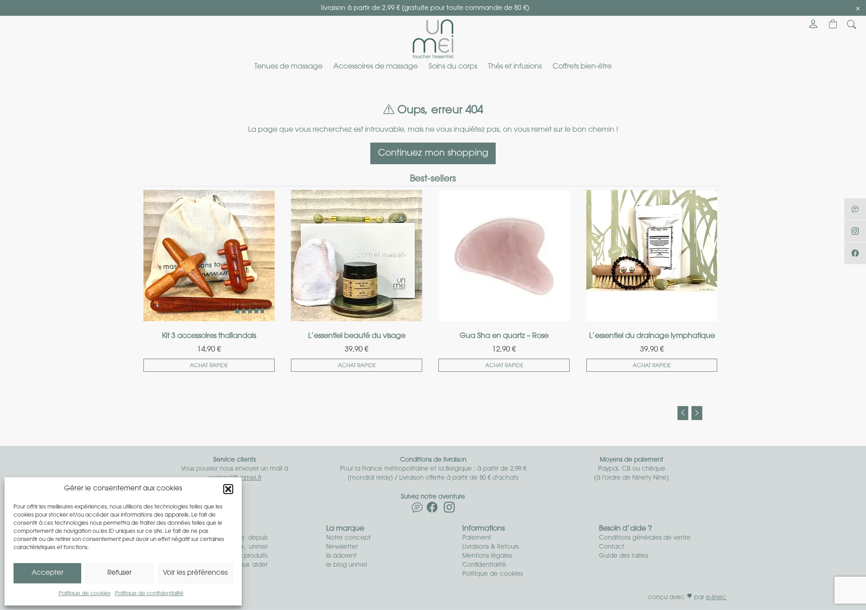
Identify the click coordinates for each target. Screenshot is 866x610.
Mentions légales (487, 556)
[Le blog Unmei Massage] (417, 510)
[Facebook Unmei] (432, 510)
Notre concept (348, 538)
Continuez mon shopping (433, 153)
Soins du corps (452, 66)
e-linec (716, 598)
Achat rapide (209, 366)
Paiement (476, 538)
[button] (228, 489)
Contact (611, 547)
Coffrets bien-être (582, 66)
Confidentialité (484, 565)
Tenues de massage (288, 66)
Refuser (119, 573)
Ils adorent (341, 556)
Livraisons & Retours (490, 547)
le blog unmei (346, 565)
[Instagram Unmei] (449, 510)
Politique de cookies (85, 593)
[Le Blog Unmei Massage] (855, 209)
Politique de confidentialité (149, 593)
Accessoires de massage (375, 66)
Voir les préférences (195, 573)
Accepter (48, 573)
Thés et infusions (515, 66)
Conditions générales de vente (645, 538)
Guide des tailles (623, 556)
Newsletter (342, 547)
